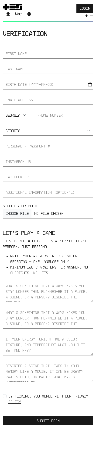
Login (84, 8)
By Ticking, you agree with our (48, 399)
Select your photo (20, 206)
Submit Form (48, 421)
